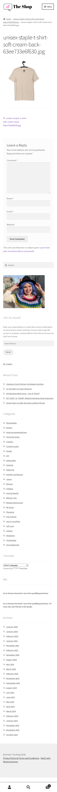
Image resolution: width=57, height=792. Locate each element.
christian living (12, 437)
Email (10, 211)
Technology (11, 540)
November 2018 (12, 730)
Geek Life (10, 470)
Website (11, 224)
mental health (12, 493)
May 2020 (10, 664)
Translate (23, 568)
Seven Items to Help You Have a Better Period (25, 403)
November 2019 (12, 678)
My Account (9, 787)
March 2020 (11, 669)
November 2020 (12, 655)
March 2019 (11, 711)
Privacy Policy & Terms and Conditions (21, 758)
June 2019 (10, 697)
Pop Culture (11, 516)
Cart (44, 785)
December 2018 (12, 725)
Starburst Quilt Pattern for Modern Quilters (25, 384)
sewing (9, 531)
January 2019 (12, 720)
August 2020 (11, 659)
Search (28, 787)
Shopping (10, 535)
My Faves (10, 507)
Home (8, 19)
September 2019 (13, 683)
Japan (9, 479)
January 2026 (12, 627)
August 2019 (11, 688)
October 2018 (12, 734)
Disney (9, 451)
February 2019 (12, 716)
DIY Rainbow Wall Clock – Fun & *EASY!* (23, 393)
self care (10, 526)
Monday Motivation (14, 502)
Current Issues (12, 446)
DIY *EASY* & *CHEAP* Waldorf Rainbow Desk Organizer (29, 398)
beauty (9, 427)
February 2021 (12, 650)
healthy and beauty (14, 474)
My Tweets (7, 364)
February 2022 (12, 636)
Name (10, 198)
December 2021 (12, 645)
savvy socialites (13, 521)
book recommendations (16, 432)
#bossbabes (11, 423)
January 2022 (12, 641)
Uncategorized (12, 545)
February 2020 (12, 673)
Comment (12, 160)
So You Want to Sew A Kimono (19, 389)
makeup (9, 488)
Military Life (11, 498)
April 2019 (10, 706)
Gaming (9, 465)
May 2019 (10, 702)
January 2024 (12, 631)
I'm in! (8, 352)
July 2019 (10, 692)
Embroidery (11, 460)
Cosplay (9, 441)
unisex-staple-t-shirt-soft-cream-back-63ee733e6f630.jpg (15, 122)
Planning (10, 512)
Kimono (9, 484)
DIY (7, 456)
